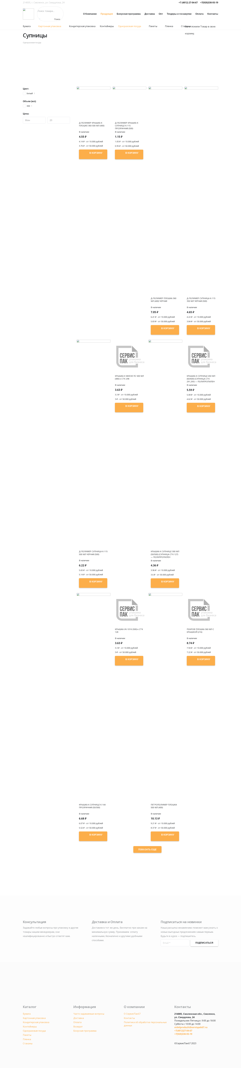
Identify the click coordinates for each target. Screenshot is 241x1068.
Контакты (129, 1018)
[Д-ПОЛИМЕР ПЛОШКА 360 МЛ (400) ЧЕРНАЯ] (165, 191)
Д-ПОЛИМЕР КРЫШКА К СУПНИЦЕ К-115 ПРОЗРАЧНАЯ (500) (126, 125)
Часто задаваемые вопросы (88, 1013)
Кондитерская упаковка (36, 1022)
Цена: (26, 113)
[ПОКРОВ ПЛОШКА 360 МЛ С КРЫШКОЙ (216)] (201, 610)
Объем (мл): (29, 101)
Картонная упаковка (34, 1018)
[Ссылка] (28, 14)
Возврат (78, 1026)
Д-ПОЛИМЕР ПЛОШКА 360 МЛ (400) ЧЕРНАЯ (163, 299)
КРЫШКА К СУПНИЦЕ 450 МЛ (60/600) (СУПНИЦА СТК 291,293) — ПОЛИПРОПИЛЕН (201, 379)
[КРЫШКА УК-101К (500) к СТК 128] (129, 610)
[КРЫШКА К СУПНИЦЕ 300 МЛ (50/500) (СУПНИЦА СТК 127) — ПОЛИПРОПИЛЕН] (165, 444)
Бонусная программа (84, 1030)
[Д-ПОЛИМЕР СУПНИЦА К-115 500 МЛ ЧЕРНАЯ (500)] (93, 444)
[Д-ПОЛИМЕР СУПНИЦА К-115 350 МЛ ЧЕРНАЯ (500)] (201, 191)
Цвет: (26, 88)
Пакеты (27, 1034)
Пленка (27, 1039)
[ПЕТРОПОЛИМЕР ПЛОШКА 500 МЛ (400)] (165, 697)
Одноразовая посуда (32, 42)
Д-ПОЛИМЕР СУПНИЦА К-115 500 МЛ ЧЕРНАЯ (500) (93, 552)
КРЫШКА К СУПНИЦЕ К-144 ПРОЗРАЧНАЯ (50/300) (92, 806)
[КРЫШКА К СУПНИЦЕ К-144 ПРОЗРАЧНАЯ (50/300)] (93, 697)
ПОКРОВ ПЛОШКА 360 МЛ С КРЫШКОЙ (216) (200, 630)
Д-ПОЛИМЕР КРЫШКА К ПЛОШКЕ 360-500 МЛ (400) (91, 124)
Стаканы (27, 1043)
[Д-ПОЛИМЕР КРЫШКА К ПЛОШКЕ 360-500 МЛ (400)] (93, 103)
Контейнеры (30, 1026)
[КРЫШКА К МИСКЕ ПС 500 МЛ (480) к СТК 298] (129, 356)
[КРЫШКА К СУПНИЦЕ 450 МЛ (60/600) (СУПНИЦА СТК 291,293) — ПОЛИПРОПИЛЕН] (201, 356)
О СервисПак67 (132, 1013)
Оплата (77, 1022)
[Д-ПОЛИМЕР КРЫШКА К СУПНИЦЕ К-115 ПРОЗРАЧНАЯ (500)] (129, 103)
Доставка (78, 1018)
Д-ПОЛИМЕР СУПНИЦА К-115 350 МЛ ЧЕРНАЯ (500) (201, 299)
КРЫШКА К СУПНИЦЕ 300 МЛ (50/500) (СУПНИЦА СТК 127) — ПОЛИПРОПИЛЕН (165, 554)
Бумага (27, 1013)
